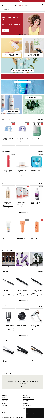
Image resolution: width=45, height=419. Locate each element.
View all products (40, 119)
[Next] (41, 24)
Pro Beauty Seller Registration (28, 398)
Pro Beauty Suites (5, 400)
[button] (42, 5)
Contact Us (4, 406)
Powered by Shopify (19, 417)
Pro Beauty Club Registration (28, 397)
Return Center (4, 405)
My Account (25, 400)
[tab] (19, 34)
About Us (3, 397)
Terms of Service (26, 406)
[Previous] (4, 24)
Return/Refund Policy (27, 405)
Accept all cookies (34, 416)
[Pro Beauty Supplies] (22, 5)
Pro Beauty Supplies (11, 417)
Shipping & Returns (5, 398)
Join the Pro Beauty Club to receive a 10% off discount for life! (22, 1)
